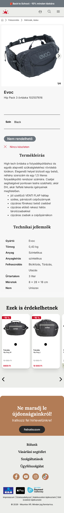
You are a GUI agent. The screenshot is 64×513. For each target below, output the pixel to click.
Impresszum (8, 497)
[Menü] (58, 12)
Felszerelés (13, 20)
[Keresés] (49, 12)
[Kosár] (40, 12)
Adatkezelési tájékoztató (44, 497)
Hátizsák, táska (31, 20)
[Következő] (61, 379)
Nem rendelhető (19, 139)
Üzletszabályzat (23, 497)
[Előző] (3, 379)
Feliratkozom (32, 429)
